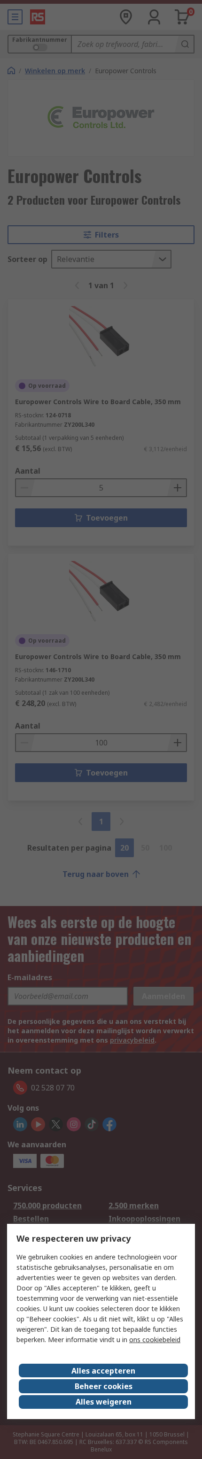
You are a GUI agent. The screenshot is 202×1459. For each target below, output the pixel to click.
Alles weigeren (104, 1402)
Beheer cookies (103, 1386)
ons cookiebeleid (154, 1339)
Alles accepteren (103, 1371)
